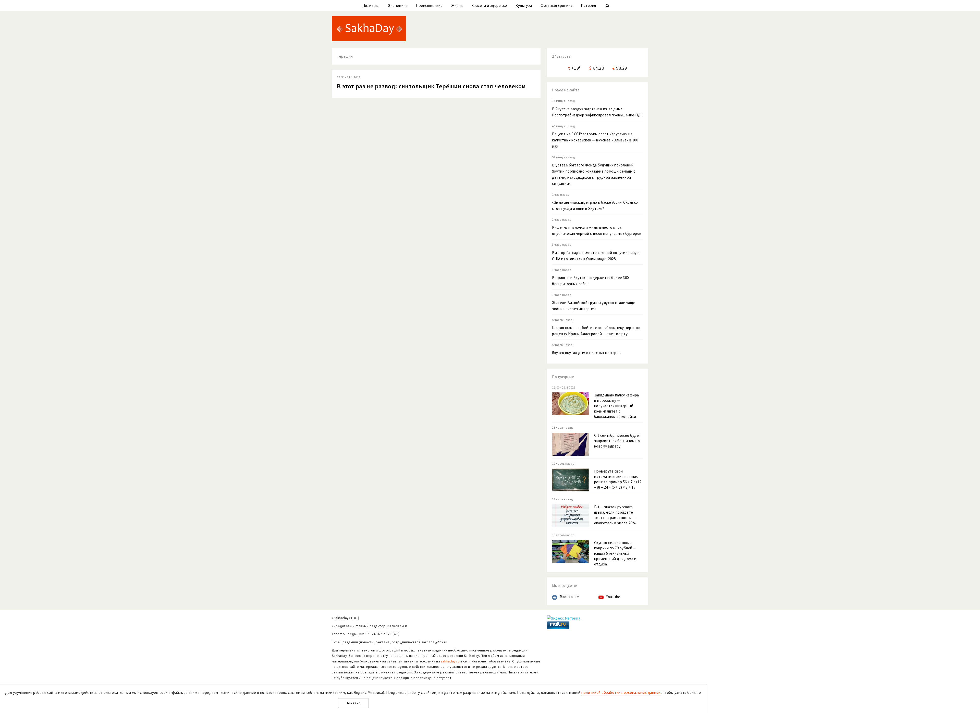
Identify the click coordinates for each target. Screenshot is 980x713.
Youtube (613, 596)
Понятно (353, 703)
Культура (524, 5)
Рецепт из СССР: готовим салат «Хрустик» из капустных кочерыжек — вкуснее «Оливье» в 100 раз (595, 140)
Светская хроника (556, 5)
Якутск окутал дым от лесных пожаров (586, 352)
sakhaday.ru (450, 661)
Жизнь (457, 5)
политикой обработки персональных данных (621, 692)
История (588, 5)
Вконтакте (569, 596)
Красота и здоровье (489, 5)
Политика (371, 5)
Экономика (398, 5)
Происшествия (429, 5)
